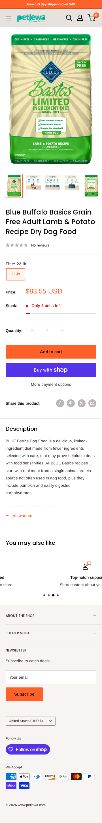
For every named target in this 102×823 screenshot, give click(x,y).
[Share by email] (92, 403)
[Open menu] (8, 18)
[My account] (80, 18)
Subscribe (24, 694)
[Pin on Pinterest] (71, 403)
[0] (91, 17)
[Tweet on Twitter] (82, 403)
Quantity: (14, 330)
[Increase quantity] (62, 331)
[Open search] (69, 18)
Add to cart (51, 351)
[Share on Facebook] (60, 403)
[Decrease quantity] (32, 331)
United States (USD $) (26, 721)
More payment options (51, 384)
